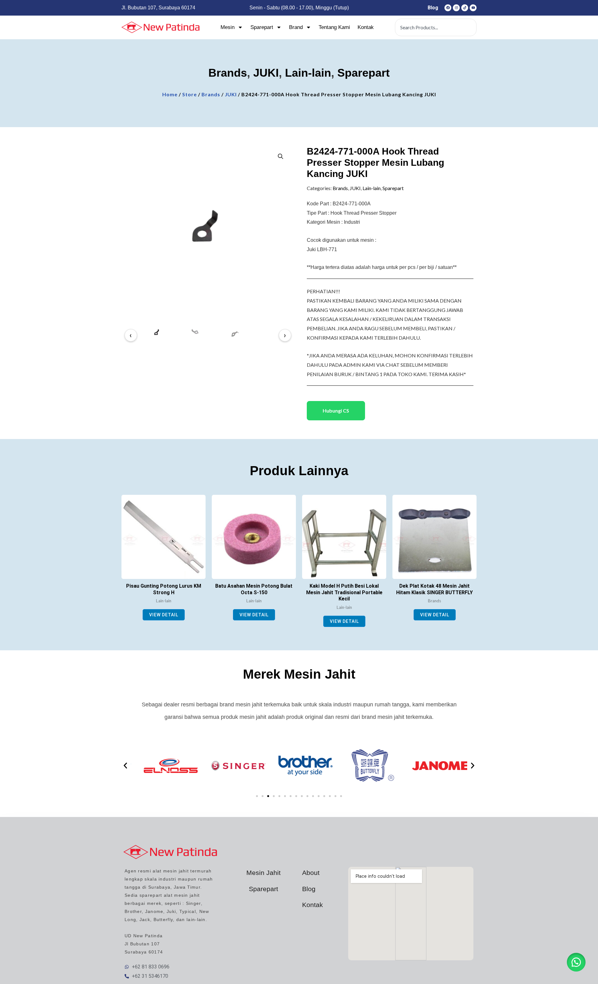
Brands (227, 72)
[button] (280, 156)
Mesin (228, 27)
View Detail (163, 614)
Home (170, 94)
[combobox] (436, 27)
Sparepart (261, 27)
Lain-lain (308, 72)
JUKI (266, 72)
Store (189, 94)
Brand (296, 27)
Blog (433, 8)
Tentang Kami (334, 27)
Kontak (366, 27)
